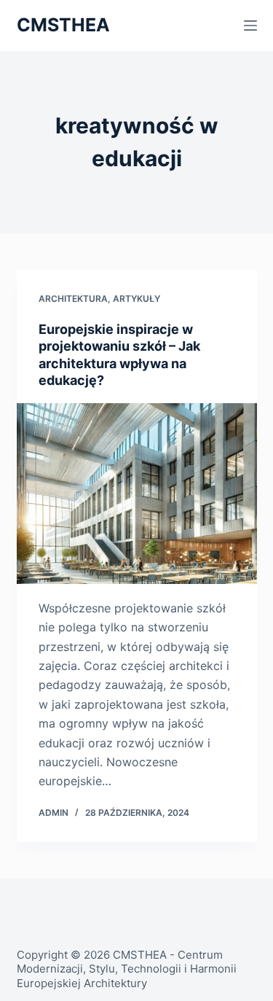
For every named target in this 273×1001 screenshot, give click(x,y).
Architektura (73, 298)
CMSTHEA (63, 25)
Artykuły (136, 298)
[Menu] (250, 25)
